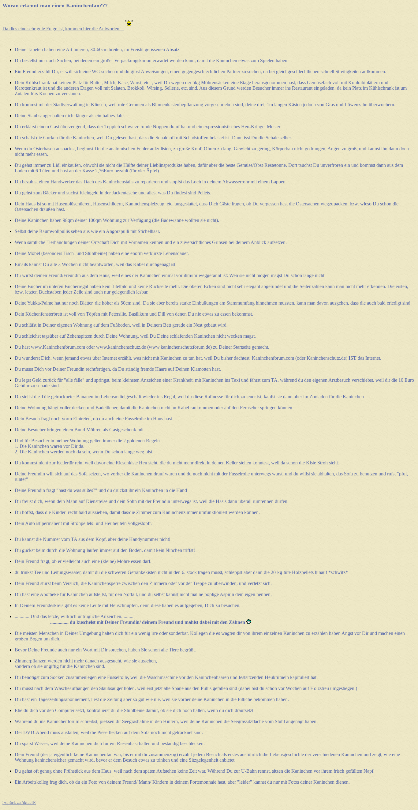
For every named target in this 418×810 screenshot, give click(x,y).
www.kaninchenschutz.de (121, 347)
